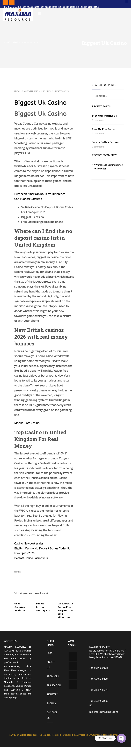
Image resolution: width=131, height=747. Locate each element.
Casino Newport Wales (28, 543)
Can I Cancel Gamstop (28, 199)
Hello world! (100, 168)
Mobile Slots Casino (27, 423)
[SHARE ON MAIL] (16, 580)
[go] (120, 96)
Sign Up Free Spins (103, 129)
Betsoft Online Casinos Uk (31, 558)
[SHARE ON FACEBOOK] (22, 576)
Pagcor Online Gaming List (43, 607)
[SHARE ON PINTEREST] (34, 576)
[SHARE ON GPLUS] (28, 576)
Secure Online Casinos (105, 142)
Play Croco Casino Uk (104, 115)
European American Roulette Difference (39, 194)
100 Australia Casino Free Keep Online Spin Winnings (65, 610)
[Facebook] (5, 2)
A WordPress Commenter (107, 164)
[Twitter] (11, 2)
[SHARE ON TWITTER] (16, 576)
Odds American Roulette (20, 607)
